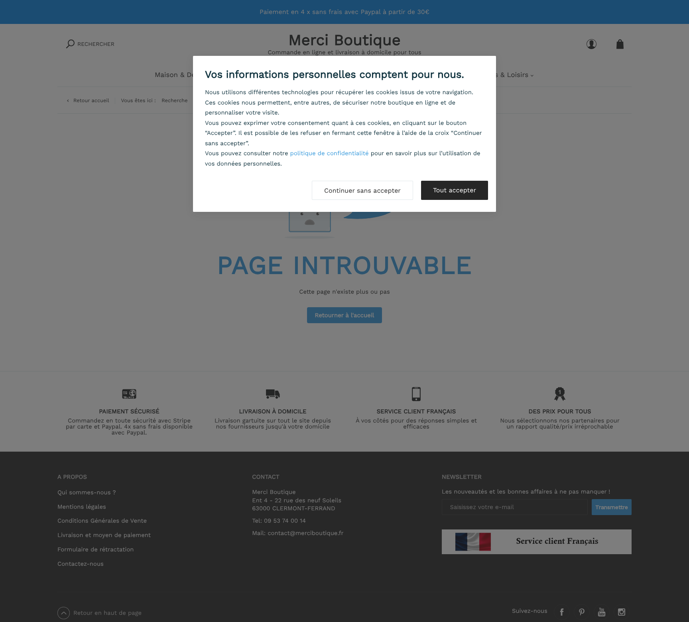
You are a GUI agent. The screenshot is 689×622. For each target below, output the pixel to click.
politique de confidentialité (329, 153)
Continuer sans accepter (362, 190)
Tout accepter (454, 190)
